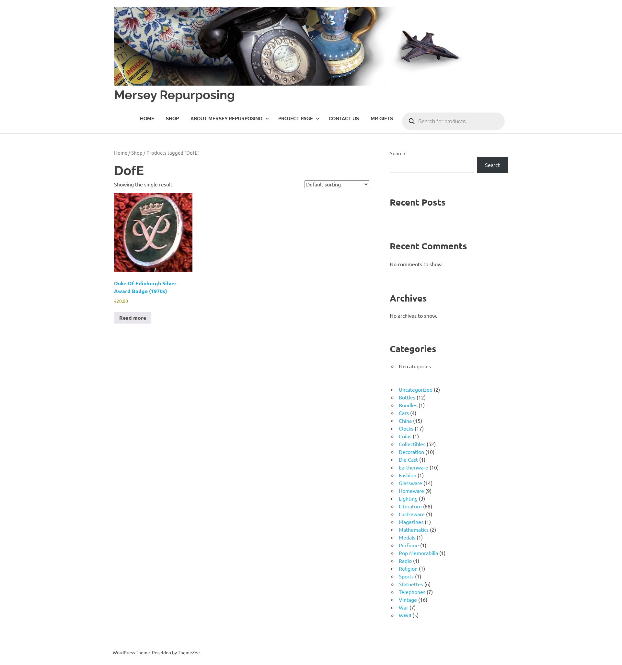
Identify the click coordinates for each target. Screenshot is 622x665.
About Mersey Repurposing (226, 119)
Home (147, 119)
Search (397, 153)
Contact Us (344, 119)
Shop (172, 119)
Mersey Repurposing (174, 95)
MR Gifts (382, 119)
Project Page (295, 119)
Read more (132, 317)
